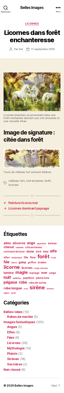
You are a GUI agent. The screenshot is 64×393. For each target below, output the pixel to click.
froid (53, 258)
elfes (7, 257)
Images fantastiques (19, 322)
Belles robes (13, 312)
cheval (9, 247)
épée (13, 293)
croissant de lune (14, 251)
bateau (52, 243)
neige (52, 273)
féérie (14, 263)
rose (26, 289)
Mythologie (15, 348)
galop (22, 262)
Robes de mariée (20, 317)
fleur (33, 257)
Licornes (32, 23)
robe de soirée (37, 282)
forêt (47, 180)
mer (44, 273)
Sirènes (13, 359)
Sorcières (14, 364)
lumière (9, 273)
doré (38, 251)
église (6, 293)
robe (23, 282)
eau (45, 251)
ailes (7, 243)
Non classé (12, 369)
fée (6, 262)
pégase (10, 282)
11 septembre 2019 (43, 49)
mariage (34, 273)
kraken (42, 262)
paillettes (17, 278)
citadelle (19, 247)
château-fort (17, 180)
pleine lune (42, 277)
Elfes (11, 332)
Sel (21, 49)
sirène (37, 288)
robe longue (13, 288)
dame (30, 251)
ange (31, 243)
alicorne (18, 243)
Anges (12, 327)
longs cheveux (41, 268)
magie (21, 272)
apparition (41, 243)
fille (26, 257)
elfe (53, 251)
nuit (7, 277)
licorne (12, 267)
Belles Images (32, 7)
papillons (28, 277)
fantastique (16, 258)
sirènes (50, 289)
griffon (32, 262)
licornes (13, 185)
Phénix (12, 353)
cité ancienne (34, 180)
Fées (10, 337)
